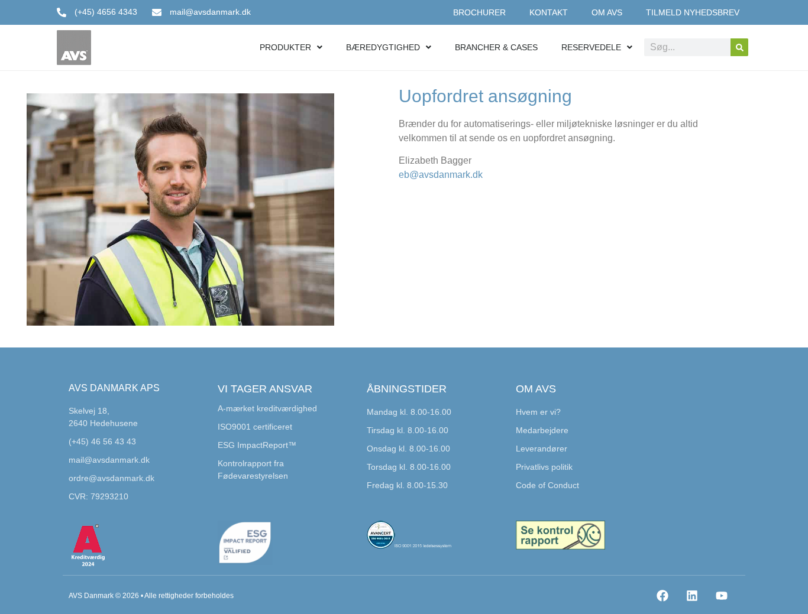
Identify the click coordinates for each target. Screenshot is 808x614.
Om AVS (607, 12)
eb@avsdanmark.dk (441, 175)
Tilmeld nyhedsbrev (692, 12)
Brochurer (479, 12)
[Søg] (739, 47)
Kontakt (548, 12)
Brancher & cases (496, 47)
